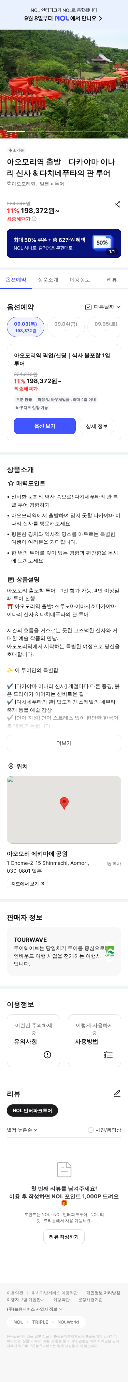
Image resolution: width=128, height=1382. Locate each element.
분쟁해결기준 (90, 1299)
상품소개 (48, 279)
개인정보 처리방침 (103, 1292)
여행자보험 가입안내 (26, 1299)
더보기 (64, 743)
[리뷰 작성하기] (117, 1094)
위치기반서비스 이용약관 (55, 1292)
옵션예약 (16, 279)
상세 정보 (97, 426)
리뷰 (112, 279)
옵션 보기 (45, 426)
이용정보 (80, 279)
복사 (116, 863)
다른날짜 (104, 306)
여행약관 (61, 1299)
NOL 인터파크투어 (32, 1110)
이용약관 (15, 1292)
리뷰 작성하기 (64, 1236)
